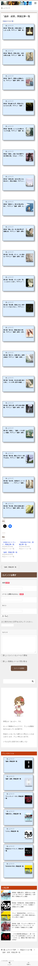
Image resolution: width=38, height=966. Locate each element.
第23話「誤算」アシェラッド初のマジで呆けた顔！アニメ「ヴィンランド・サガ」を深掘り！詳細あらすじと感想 (23, 925)
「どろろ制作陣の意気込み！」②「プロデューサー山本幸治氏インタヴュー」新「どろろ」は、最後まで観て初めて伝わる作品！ (23, 936)
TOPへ (28, 964)
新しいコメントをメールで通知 (15, 655)
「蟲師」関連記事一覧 (9, 552)
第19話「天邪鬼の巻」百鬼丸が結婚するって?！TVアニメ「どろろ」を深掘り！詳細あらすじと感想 (23, 904)
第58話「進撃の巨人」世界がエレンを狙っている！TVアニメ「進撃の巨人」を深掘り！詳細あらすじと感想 (23, 894)
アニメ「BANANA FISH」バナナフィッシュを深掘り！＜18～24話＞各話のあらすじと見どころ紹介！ (23, 915)
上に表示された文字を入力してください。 (17, 622)
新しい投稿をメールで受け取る (15, 661)
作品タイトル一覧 (8, 21)
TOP (9, 950)
